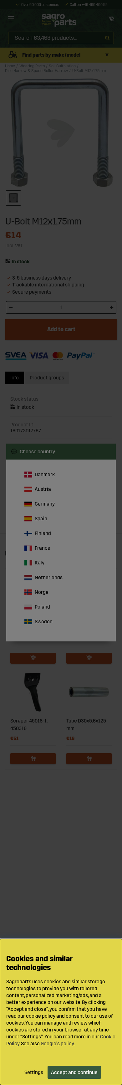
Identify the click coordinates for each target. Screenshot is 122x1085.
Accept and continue (74, 1072)
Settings (33, 1072)
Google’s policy (57, 1043)
